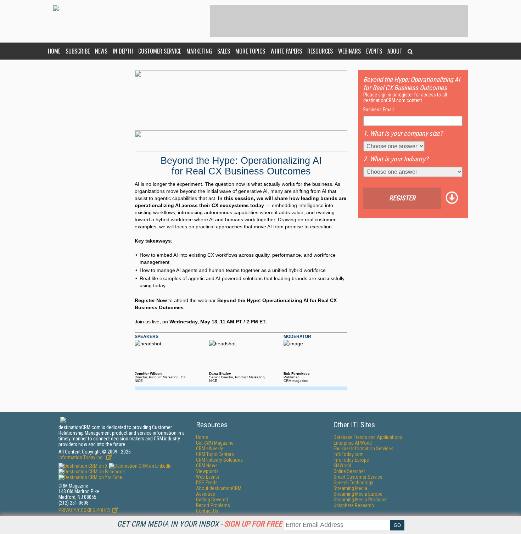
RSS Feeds (207, 482)
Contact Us (207, 511)
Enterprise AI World (353, 443)
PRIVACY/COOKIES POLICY (84, 510)
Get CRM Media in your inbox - (199, 523)
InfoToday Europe (351, 460)
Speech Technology (353, 482)
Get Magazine (215, 443)
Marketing (199, 51)
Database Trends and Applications (368, 437)
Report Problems (213, 505)
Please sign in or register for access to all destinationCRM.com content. (405, 97)
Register (402, 198)
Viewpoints (207, 471)
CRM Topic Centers (215, 454)
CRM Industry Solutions (219, 460)
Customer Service (159, 51)
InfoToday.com (349, 454)
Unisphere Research (354, 505)
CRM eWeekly (209, 448)
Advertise (205, 494)
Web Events (207, 477)
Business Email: (379, 109)
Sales (223, 51)
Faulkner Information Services (363, 448)
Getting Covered (212, 499)
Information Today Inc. (81, 457)
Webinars (349, 51)
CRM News (207, 465)
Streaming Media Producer (360, 499)
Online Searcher (349, 471)
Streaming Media (350, 488)
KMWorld (342, 465)
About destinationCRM (218, 488)
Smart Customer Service (358, 477)
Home (54, 51)
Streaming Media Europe (358, 494)
